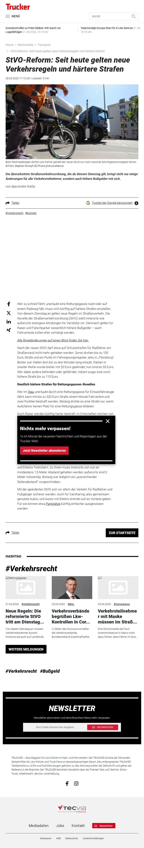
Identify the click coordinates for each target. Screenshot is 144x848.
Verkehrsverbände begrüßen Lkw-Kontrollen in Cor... (71, 616)
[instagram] (76, 783)
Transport (44, 45)
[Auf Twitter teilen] (9, 312)
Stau (31, 392)
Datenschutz (71, 838)
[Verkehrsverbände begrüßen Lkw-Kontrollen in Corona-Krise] (72, 587)
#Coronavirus (122, 604)
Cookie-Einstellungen (93, 838)
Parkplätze (53, 504)
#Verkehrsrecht (31, 568)
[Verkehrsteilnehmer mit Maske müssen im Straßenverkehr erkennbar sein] (118, 587)
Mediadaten (39, 825)
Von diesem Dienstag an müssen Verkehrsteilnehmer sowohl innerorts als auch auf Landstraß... (25, 632)
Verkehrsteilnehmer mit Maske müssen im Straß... (117, 616)
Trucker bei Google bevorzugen (112, 203)
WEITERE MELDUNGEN (26, 649)
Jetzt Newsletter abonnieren (44, 450)
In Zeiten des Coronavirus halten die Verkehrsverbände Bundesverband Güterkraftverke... (71, 632)
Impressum (46, 838)
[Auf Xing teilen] (9, 329)
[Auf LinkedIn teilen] (9, 321)
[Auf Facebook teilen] (8, 304)
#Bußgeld (50, 671)
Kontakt (78, 825)
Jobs (60, 825)
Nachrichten (26, 45)
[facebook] (67, 783)
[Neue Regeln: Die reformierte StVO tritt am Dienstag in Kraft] (26, 587)
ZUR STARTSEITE (122, 533)
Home (10, 45)
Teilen (15, 203)
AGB (58, 838)
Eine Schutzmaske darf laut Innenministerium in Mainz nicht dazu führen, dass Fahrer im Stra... (117, 632)
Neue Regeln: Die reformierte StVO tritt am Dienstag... (25, 616)
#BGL (71, 604)
